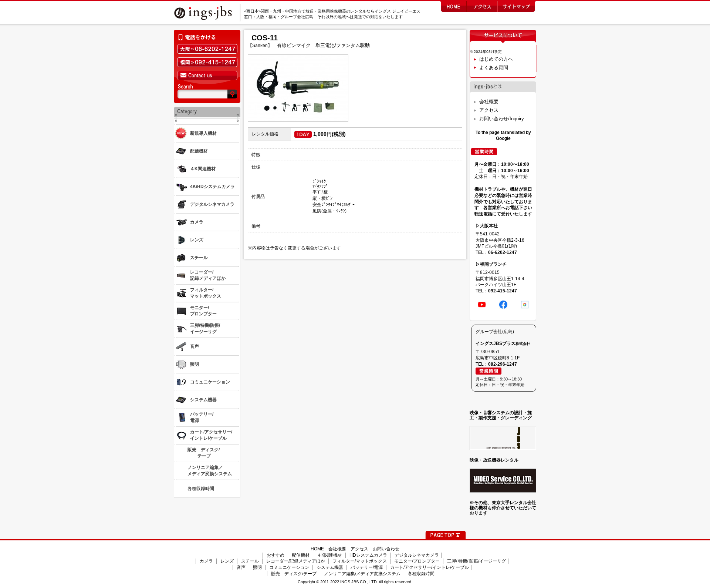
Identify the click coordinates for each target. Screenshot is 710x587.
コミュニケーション (289, 567)
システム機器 (330, 567)
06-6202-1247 (502, 252)
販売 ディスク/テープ (294, 573)
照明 (257, 567)
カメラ (206, 561)
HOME (317, 548)
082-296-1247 (502, 364)
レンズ (227, 561)
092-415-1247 (502, 291)
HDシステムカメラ (368, 555)
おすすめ (275, 555)
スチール (250, 561)
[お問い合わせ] (207, 75)
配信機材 (301, 555)
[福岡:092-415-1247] (207, 62)
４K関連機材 (329, 555)
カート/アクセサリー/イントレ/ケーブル (429, 567)
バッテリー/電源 (367, 567)
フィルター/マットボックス (359, 561)
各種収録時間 (421, 573)
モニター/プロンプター (417, 561)
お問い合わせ (386, 548)
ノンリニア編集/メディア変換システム (362, 573)
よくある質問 (493, 67)
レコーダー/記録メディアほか (295, 561)
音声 (241, 567)
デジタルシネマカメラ (417, 555)
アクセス (488, 110)
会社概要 (488, 101)
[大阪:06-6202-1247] (207, 49)
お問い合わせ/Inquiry (501, 118)
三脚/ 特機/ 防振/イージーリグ (476, 561)
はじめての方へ (496, 59)
